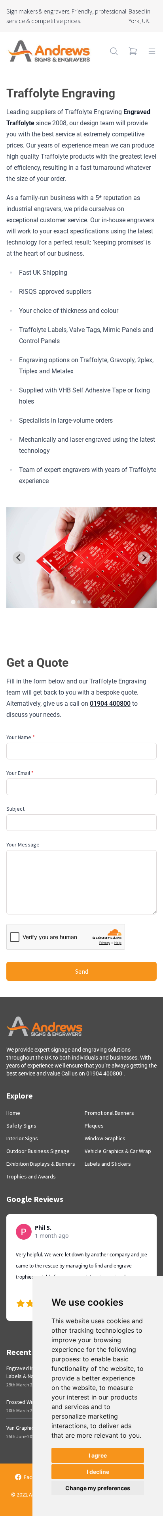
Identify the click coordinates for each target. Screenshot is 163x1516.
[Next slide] (144, 557)
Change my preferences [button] (97, 1488)
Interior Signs (22, 1138)
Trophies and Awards (31, 1176)
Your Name (20, 737)
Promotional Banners (109, 1112)
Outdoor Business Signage (38, 1151)
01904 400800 (110, 703)
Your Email (20, 772)
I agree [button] (98, 1455)
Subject (15, 808)
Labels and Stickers (108, 1163)
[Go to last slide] (19, 557)
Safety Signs (21, 1125)
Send (81, 971)
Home (13, 1112)
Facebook (35, 1477)
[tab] (73, 602)
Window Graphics (105, 1138)
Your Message (23, 844)
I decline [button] (98, 1471)
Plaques (94, 1125)
